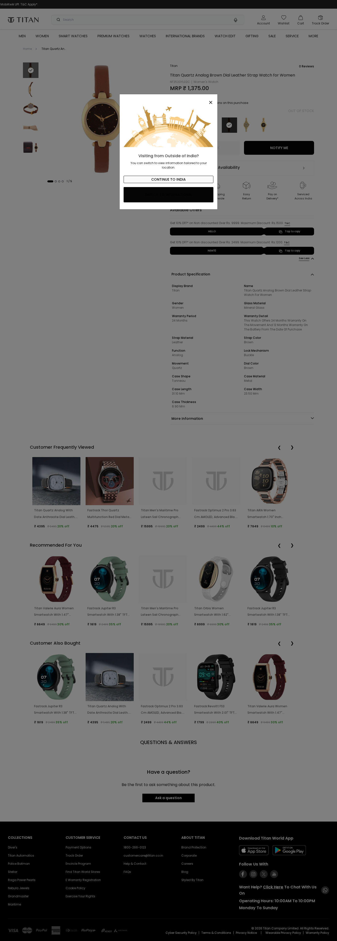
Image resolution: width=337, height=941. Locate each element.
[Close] (168, 99)
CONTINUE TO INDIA (168, 179)
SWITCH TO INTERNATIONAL (169, 194)
